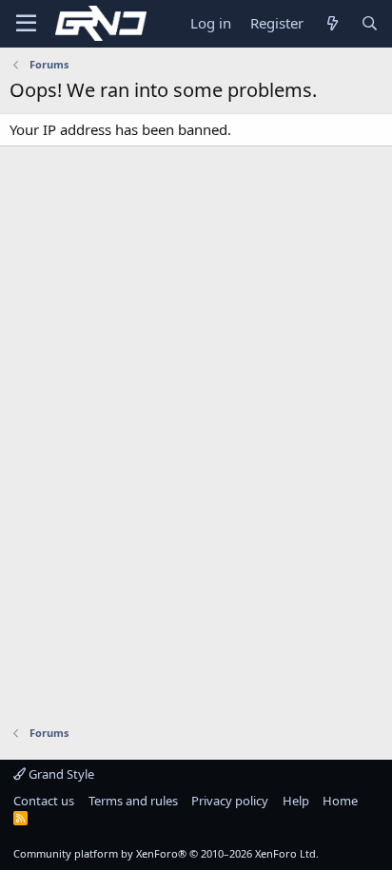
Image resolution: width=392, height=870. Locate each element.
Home (340, 800)
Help (296, 800)
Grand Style (60, 774)
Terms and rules (133, 800)
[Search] (369, 23)
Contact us (43, 800)
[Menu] (26, 24)
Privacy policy (229, 800)
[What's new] (331, 23)
